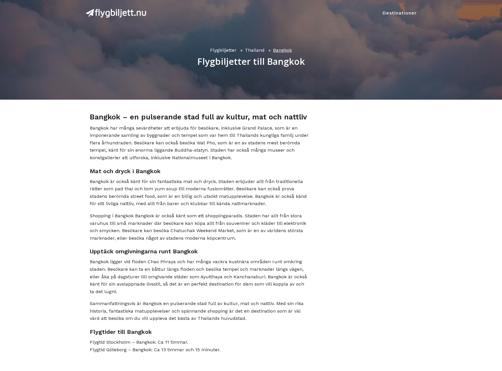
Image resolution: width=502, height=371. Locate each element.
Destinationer (399, 13)
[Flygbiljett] (115, 13)
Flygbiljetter (223, 50)
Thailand (255, 50)
